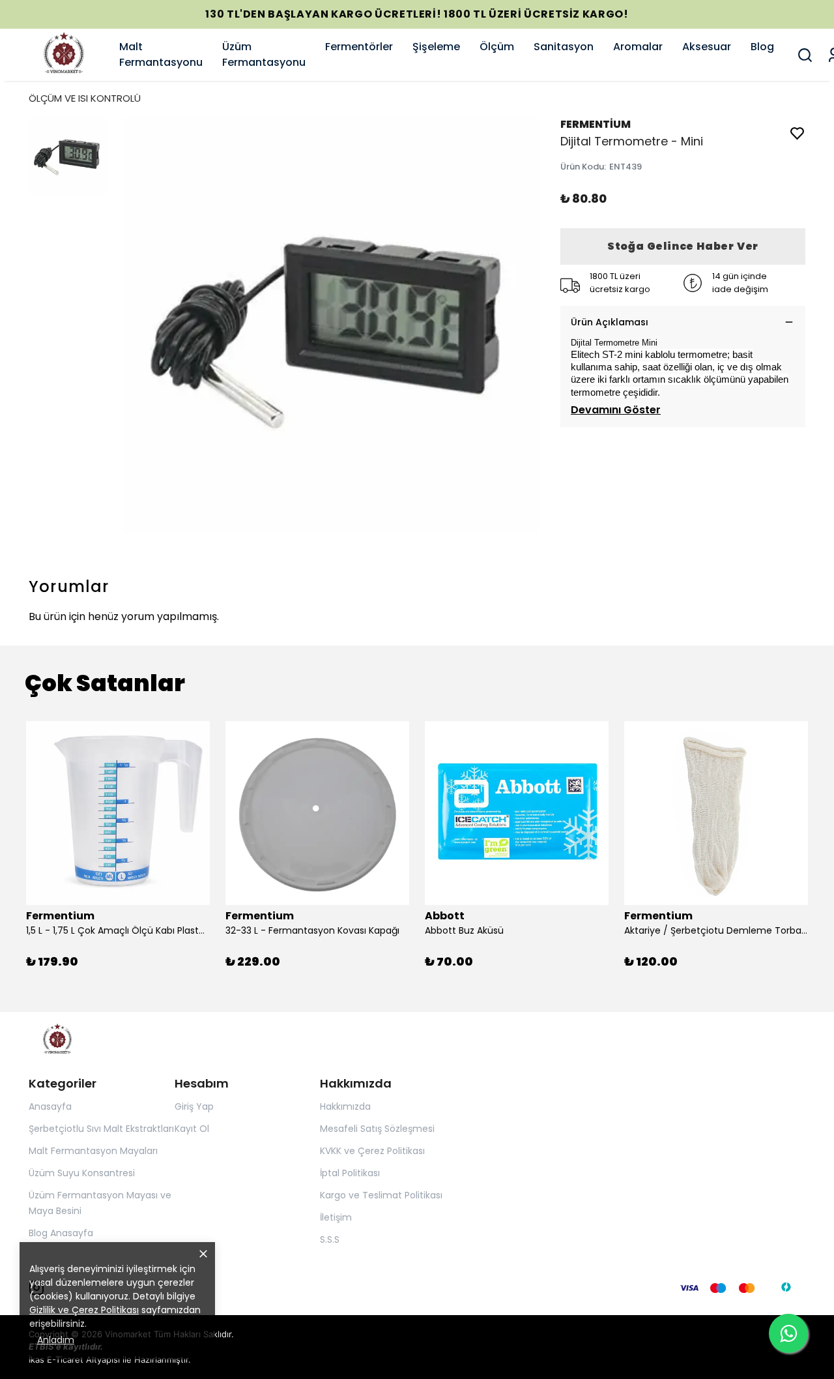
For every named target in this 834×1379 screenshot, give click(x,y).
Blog (762, 46)
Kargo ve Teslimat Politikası (381, 1195)
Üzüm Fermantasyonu (264, 54)
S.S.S (329, 1239)
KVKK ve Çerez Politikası (372, 1150)
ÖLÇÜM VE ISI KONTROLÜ (85, 98)
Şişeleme (436, 46)
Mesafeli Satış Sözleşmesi (377, 1128)
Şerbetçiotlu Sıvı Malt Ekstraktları (101, 1128)
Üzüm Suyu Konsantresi (82, 1172)
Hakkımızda (345, 1106)
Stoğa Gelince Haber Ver (682, 246)
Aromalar (638, 46)
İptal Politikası (350, 1172)
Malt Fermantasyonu (161, 54)
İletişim (336, 1217)
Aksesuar (706, 46)
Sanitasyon (564, 46)
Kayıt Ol (192, 1128)
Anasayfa (50, 1106)
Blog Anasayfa (61, 1232)
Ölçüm (497, 46)
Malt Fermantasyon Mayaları (93, 1150)
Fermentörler (359, 46)
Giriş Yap (194, 1106)
